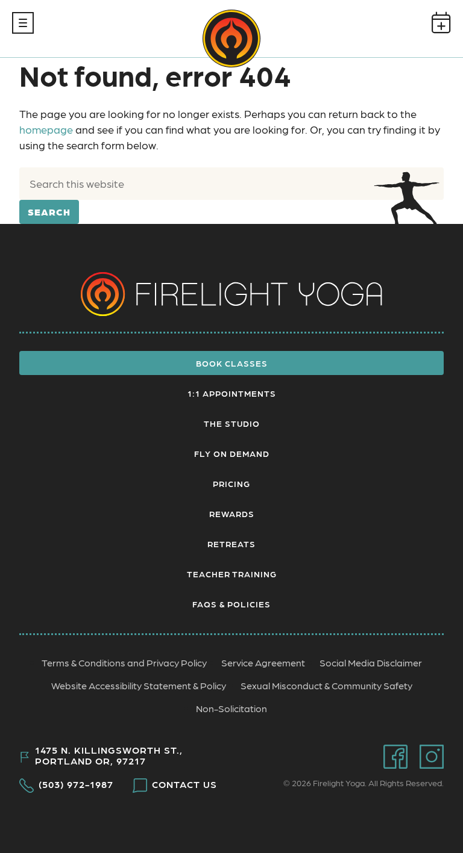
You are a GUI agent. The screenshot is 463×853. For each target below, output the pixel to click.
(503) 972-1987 (76, 784)
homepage (46, 129)
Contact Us (184, 784)
